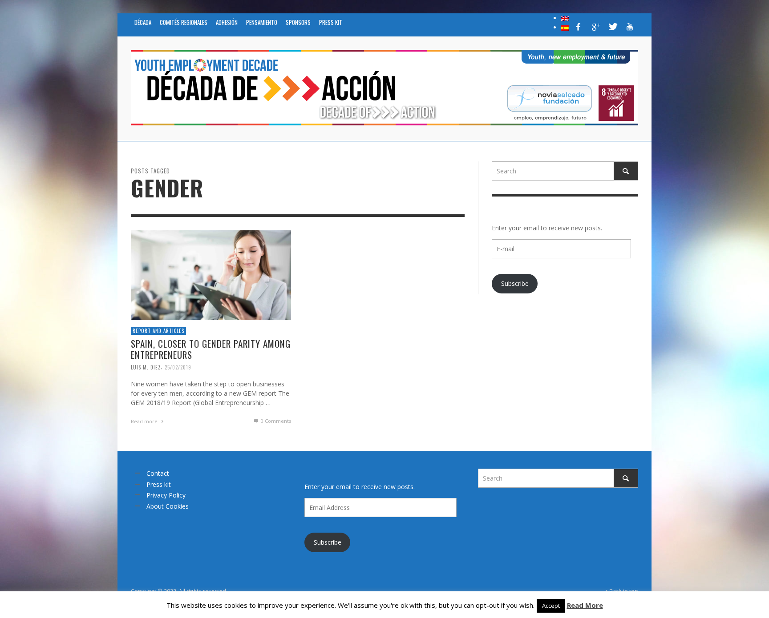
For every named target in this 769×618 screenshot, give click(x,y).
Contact (157, 473)
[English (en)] (565, 18)
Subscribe (515, 283)
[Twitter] (612, 27)
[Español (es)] (565, 27)
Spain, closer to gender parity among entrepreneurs (211, 349)
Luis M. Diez (146, 366)
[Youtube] (629, 27)
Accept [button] (551, 606)
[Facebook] (578, 27)
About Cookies (167, 506)
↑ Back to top (621, 590)
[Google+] (595, 27)
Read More (585, 605)
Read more (145, 421)
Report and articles (158, 330)
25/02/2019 (178, 366)
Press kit (158, 484)
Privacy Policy (166, 495)
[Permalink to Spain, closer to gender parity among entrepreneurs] (211, 274)
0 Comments (275, 420)
